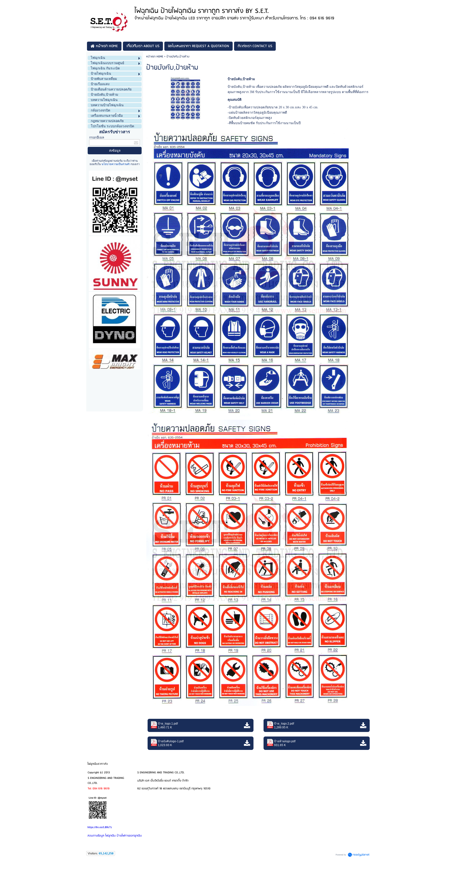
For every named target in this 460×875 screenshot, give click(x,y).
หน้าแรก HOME (154, 56)
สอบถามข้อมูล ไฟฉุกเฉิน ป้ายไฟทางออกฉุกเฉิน (114, 835)
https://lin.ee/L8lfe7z (99, 827)
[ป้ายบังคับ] (185, 97)
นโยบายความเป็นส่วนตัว (116, 164)
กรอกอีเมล (96, 137)
